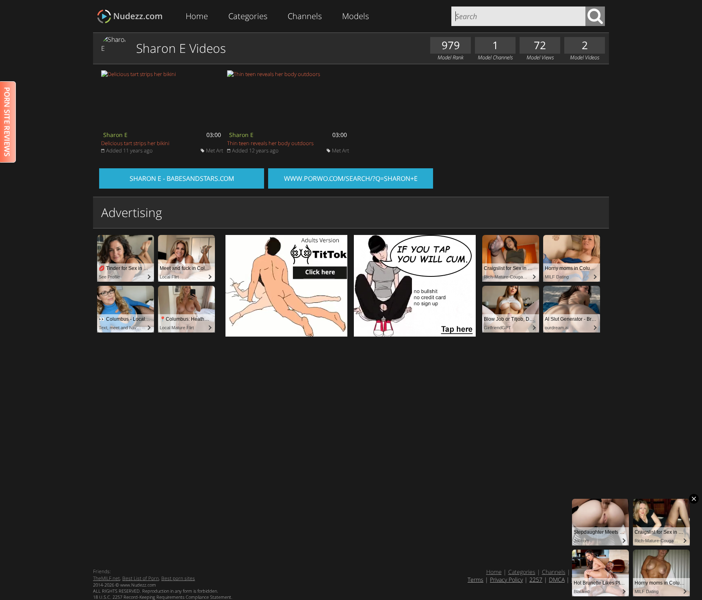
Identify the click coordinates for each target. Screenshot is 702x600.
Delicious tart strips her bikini (135, 143)
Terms (475, 579)
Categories (247, 16)
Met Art (214, 150)
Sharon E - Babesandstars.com (182, 178)
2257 (535, 579)
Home (197, 16)
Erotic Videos (132, 16)
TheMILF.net (106, 578)
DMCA (557, 579)
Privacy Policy (506, 579)
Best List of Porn (140, 578)
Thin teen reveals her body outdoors (270, 143)
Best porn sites (178, 578)
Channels (305, 16)
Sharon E (115, 135)
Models (355, 16)
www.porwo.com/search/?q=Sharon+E (351, 178)
